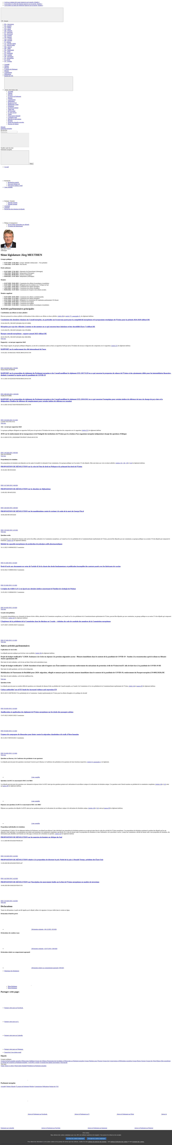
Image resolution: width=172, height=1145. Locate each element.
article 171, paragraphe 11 (73, 316)
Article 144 (132, 686)
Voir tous (3, 338)
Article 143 (58, 834)
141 (165, 784)
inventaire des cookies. (138, 1141)
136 (124, 463)
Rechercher (4, 130)
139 (127, 463)
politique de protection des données (97, 1141)
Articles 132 (118, 463)
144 (131, 463)
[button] (87, 175)
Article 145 (11, 618)
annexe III (139, 686)
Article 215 (114, 345)
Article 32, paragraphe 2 (94, 762)
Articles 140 (158, 784)
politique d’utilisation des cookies (119, 1141)
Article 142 (10, 540)
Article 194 (38, 653)
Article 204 (61, 316)
